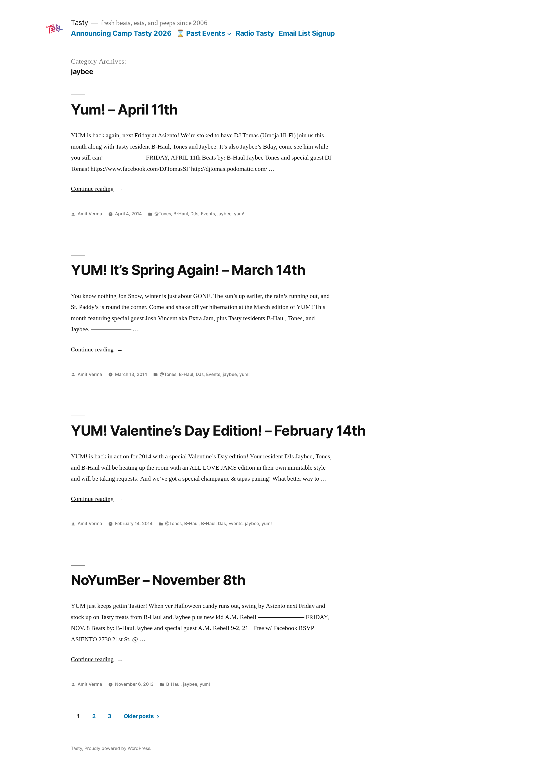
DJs (194, 213)
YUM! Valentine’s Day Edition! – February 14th (218, 430)
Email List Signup (307, 33)
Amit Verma (90, 213)
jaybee (224, 213)
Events (208, 213)
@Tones (162, 213)
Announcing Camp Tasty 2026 (121, 33)
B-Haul (181, 213)
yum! (239, 213)
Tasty (79, 22)
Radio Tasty (255, 33)
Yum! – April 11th (124, 109)
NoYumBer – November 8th (158, 579)
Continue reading (97, 189)
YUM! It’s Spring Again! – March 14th (188, 269)
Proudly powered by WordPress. (117, 748)
